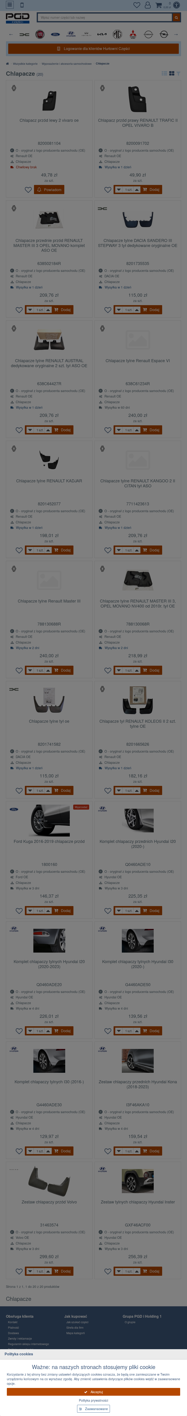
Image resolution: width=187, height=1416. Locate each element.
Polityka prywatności (93, 1400)
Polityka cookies (19, 1353)
